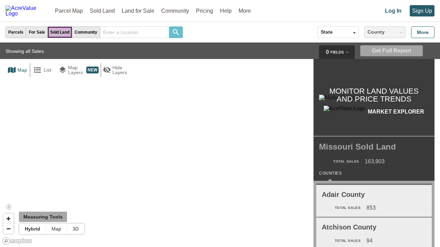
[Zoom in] (8, 219)
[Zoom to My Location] (8, 207)
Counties (330, 173)
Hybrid (32, 229)
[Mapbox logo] (17, 241)
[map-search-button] (176, 32)
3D (76, 229)
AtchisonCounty (349, 227)
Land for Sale (138, 11)
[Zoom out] (8, 229)
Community (175, 11)
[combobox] (134, 32)
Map (56, 229)
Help (226, 11)
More (423, 32)
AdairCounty (343, 194)
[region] (220, 145)
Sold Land (102, 11)
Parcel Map (69, 11)
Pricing (204, 11)
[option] (16, 32)
